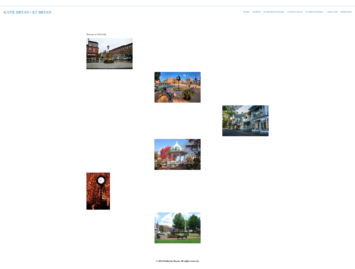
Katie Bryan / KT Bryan (27, 12)
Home (246, 11)
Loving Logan (295, 11)
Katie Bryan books (274, 11)
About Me (332, 11)
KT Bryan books (315, 11)
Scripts (256, 11)
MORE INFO (347, 11)
